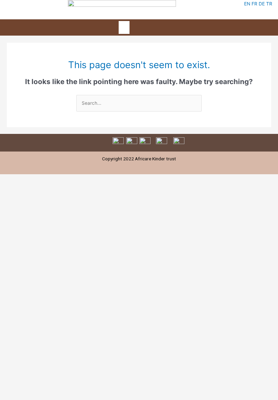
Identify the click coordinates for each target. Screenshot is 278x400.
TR (269, 3)
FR (254, 3)
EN (247, 3)
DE (262, 3)
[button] (124, 27)
